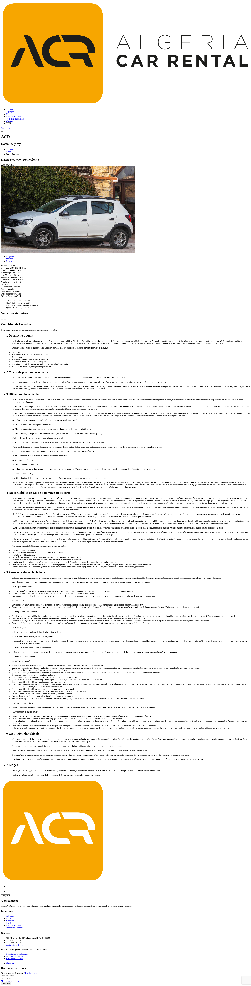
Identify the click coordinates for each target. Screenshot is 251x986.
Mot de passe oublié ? (10, 981)
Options (9, 259)
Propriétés (10, 256)
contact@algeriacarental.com (18, 945)
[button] (2, 131)
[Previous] (5, 319)
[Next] (2, 319)
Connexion (10, 963)
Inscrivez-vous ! (31, 973)
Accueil (9, 149)
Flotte (8, 152)
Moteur (9, 261)
